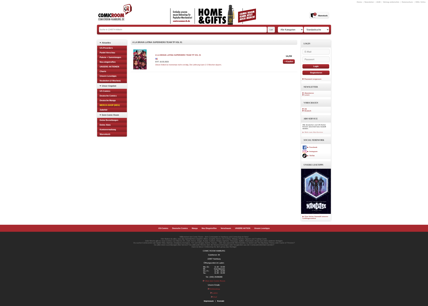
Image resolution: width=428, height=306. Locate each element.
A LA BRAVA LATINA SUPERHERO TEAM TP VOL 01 (178, 55)
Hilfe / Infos (420, 2)
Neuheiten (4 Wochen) (110, 81)
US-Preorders (106, 48)
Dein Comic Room (110, 115)
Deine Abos (105, 125)
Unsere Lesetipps (108, 76)
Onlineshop (215, 289)
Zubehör (104, 110)
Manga (195, 228)
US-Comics (163, 228)
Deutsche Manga (108, 100)
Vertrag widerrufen (391, 2)
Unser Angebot (109, 86)
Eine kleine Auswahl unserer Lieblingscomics (315, 217)
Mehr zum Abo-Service (313, 132)
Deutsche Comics (108, 96)
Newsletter (369, 2)
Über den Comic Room (215, 281)
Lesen (306, 95)
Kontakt (220, 301)
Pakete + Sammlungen (110, 57)
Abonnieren (309, 93)
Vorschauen (226, 228)
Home (359, 2)
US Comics (105, 91)
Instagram (313, 151)
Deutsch (307, 111)
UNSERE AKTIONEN (109, 67)
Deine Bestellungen (109, 120)
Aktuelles (106, 43)
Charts (103, 71)
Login (315, 66)
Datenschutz (407, 2)
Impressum (209, 301)
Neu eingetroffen (108, 62)
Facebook (313, 147)
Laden (215, 293)
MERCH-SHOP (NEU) (110, 105)
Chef (215, 297)
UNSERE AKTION (242, 228)
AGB (378, 2)
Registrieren (316, 73)
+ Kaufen (289, 61)
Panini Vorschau (107, 53)
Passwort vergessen (312, 79)
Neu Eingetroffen (209, 228)
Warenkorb (105, 134)
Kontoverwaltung (108, 129)
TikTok (312, 156)
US (305, 109)
